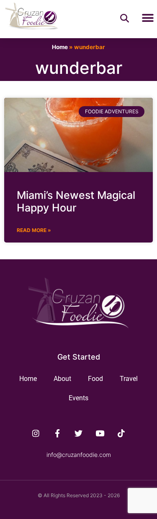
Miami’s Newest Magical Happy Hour (76, 201)
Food (95, 379)
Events (78, 398)
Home (60, 47)
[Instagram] (36, 433)
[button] (147, 18)
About (62, 379)
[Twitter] (79, 433)
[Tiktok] (121, 433)
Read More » (34, 230)
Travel (129, 379)
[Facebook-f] (57, 433)
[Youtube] (99, 433)
